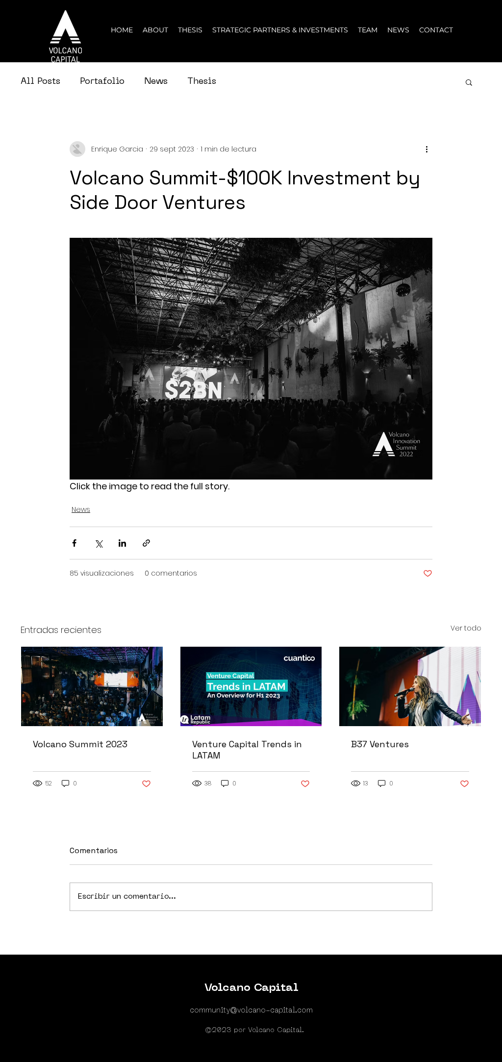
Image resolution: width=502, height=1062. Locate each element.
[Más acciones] (426, 149)
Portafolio (102, 81)
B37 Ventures (380, 744)
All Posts (40, 81)
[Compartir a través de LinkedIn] (122, 543)
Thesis (201, 81)
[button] (469, 82)
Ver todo (466, 628)
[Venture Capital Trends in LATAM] (251, 686)
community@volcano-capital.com (251, 1010)
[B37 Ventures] (410, 686)
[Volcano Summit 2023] (92, 686)
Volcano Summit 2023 (80, 744)
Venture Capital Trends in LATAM (247, 749)
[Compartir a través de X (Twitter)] (98, 543)
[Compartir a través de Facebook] (74, 543)
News (156, 81)
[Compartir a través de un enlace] (146, 543)
